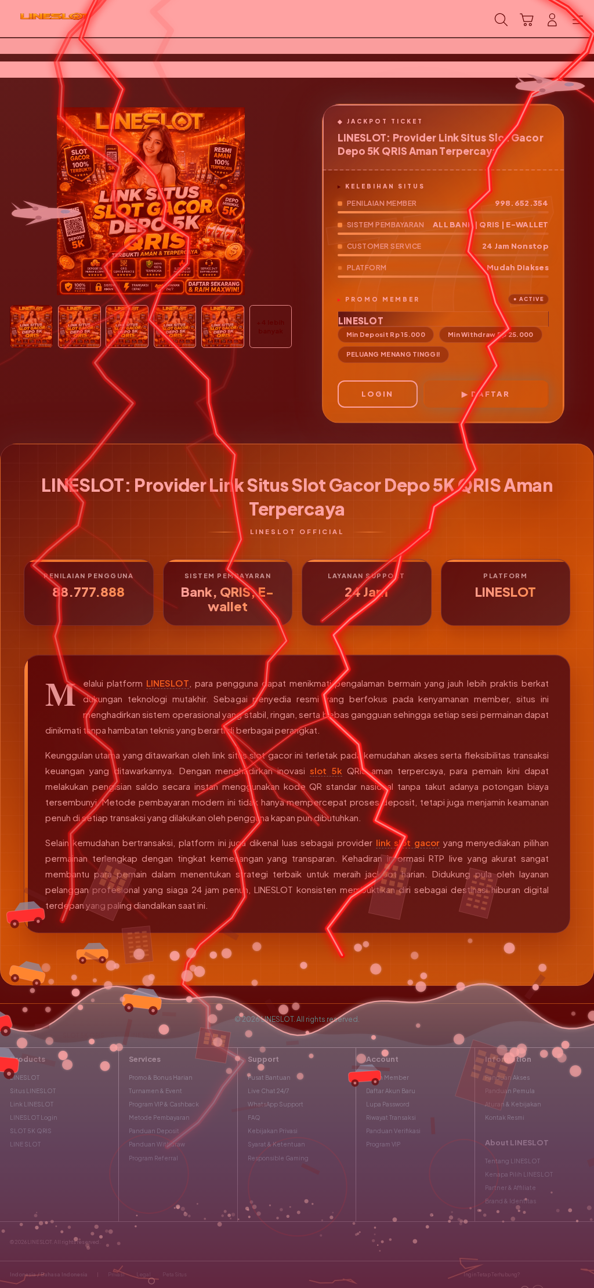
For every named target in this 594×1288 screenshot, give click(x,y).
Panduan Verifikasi (393, 1130)
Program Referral (153, 1158)
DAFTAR (490, 393)
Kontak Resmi (504, 1117)
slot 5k (326, 770)
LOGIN (377, 393)
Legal (143, 1274)
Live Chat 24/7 (268, 1090)
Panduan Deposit (154, 1130)
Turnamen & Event (155, 1090)
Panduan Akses (507, 1077)
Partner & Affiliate (510, 1187)
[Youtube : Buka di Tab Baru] (579, 1274)
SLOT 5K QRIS (31, 1130)
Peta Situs (174, 1274)
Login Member (387, 1077)
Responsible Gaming (278, 1158)
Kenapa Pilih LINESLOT (519, 1174)
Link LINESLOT (31, 1104)
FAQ (254, 1117)
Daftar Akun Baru (390, 1090)
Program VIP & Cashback (164, 1104)
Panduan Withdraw (157, 1144)
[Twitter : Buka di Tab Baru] (547, 1274)
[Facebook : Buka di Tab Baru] (531, 1274)
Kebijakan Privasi (273, 1130)
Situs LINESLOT (33, 1090)
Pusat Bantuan (269, 1077)
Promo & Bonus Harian (161, 1077)
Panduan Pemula (510, 1090)
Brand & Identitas (510, 1201)
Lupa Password (388, 1104)
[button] (526, 19)
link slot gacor (408, 842)
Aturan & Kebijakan (513, 1104)
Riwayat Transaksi (391, 1117)
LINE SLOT (25, 1144)
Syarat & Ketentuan (276, 1144)
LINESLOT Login (33, 1117)
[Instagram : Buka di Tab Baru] (563, 1274)
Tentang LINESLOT (512, 1161)
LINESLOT (167, 682)
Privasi (116, 1274)
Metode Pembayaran (159, 1117)
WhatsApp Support (275, 1104)
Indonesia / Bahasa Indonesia (49, 1274)
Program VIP (383, 1144)
